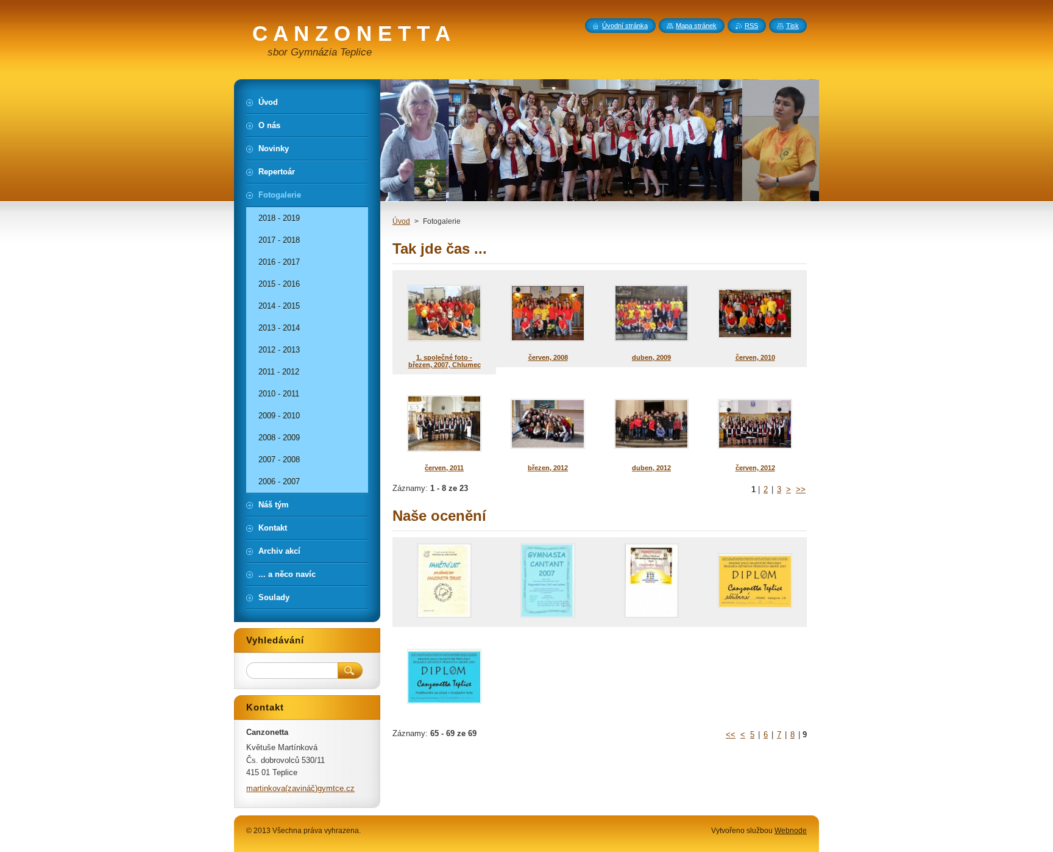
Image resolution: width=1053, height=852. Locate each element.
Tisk (792, 25)
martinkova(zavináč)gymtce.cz (300, 788)
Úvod (401, 221)
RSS (751, 25)
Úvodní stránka (625, 25)
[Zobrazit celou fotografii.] (444, 582)
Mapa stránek (696, 25)
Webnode (791, 830)
